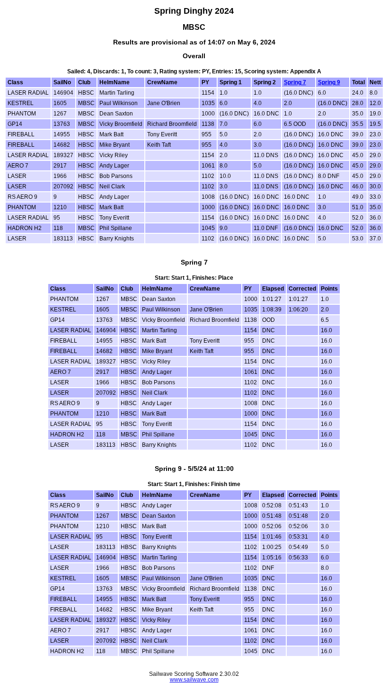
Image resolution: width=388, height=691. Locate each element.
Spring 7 (295, 82)
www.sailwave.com (194, 679)
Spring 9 (329, 82)
